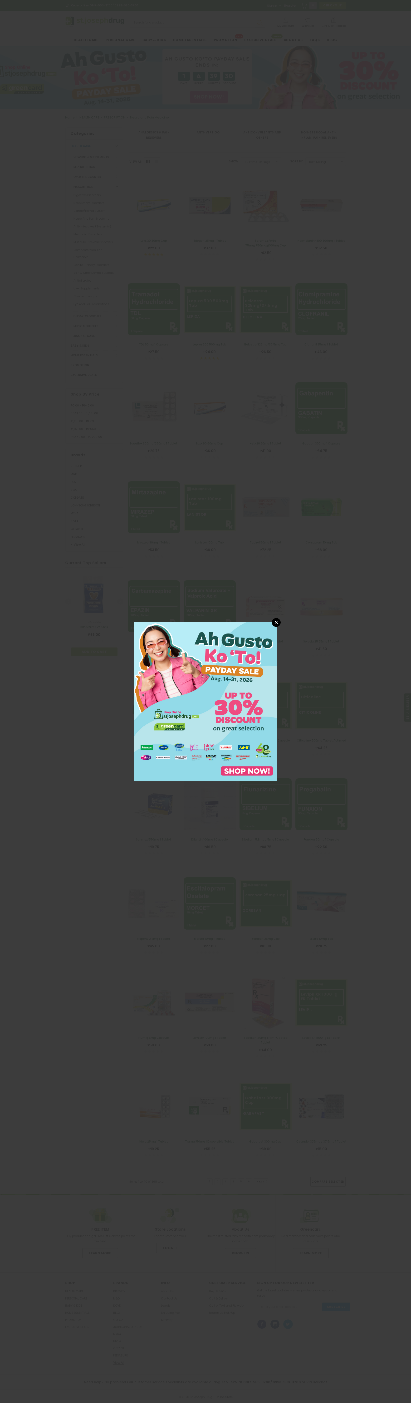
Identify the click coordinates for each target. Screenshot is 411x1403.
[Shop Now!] (205, 701)
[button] (276, 622)
